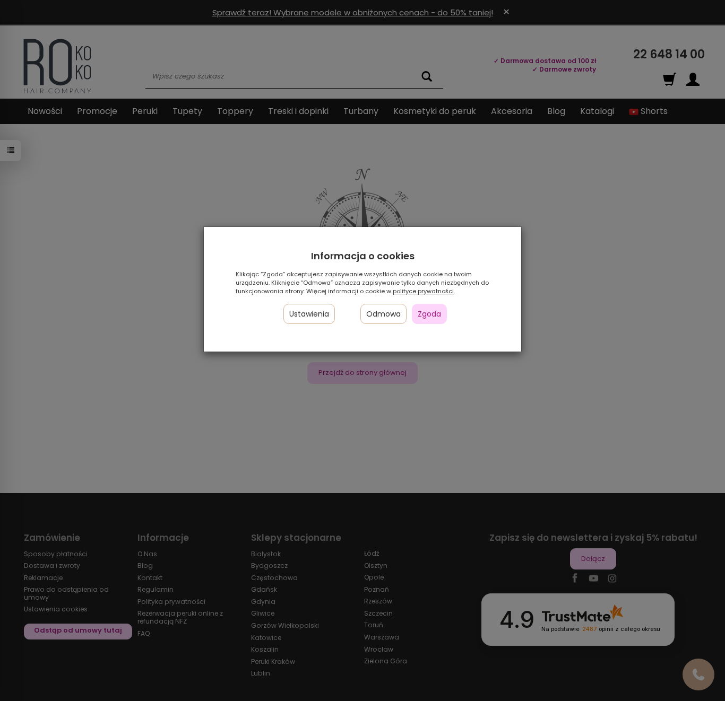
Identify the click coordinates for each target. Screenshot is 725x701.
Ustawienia (309, 314)
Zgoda (429, 314)
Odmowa (383, 314)
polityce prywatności (423, 291)
